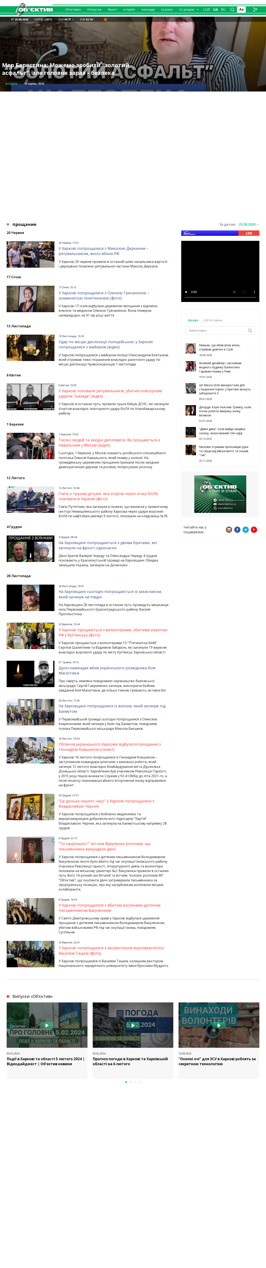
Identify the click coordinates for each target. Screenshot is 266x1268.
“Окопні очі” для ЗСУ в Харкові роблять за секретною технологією (217, 1061)
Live (206, 9)
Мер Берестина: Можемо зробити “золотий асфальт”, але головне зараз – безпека (65, 69)
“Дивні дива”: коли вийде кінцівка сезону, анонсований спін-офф (222, 431)
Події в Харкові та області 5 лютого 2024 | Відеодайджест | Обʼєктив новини (46, 1061)
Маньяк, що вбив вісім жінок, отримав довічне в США (219, 347)
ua (215, 9)
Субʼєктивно (212, 320)
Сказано (167, 9)
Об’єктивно (73, 9)
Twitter (246, 530)
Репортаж (94, 9)
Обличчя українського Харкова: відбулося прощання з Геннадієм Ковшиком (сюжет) (110, 747)
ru (223, 9)
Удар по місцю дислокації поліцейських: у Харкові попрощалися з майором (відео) (106, 344)
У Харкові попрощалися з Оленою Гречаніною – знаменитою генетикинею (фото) (104, 295)
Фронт (112, 9)
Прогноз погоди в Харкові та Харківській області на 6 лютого (130, 1061)
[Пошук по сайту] (232, 9)
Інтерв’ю (129, 9)
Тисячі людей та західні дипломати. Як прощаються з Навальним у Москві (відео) (109, 442)
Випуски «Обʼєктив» (32, 996)
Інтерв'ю (11, 83)
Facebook (237, 530)
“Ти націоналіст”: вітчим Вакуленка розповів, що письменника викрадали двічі (104, 846)
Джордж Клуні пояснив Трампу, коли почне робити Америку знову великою (225, 411)
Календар (148, 9)
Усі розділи (186, 9)
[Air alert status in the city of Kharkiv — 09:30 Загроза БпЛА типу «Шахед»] (105, 19)
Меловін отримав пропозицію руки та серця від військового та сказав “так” (223, 451)
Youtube (254, 530)
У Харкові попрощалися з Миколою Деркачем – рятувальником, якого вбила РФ (103, 251)
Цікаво (193, 320)
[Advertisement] (133, 121)
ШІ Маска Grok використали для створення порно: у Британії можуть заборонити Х (225, 389)
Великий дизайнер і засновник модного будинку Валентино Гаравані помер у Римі (220, 367)
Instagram (229, 530)
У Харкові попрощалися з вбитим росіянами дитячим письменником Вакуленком (109, 908)
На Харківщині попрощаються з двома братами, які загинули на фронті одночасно (108, 545)
